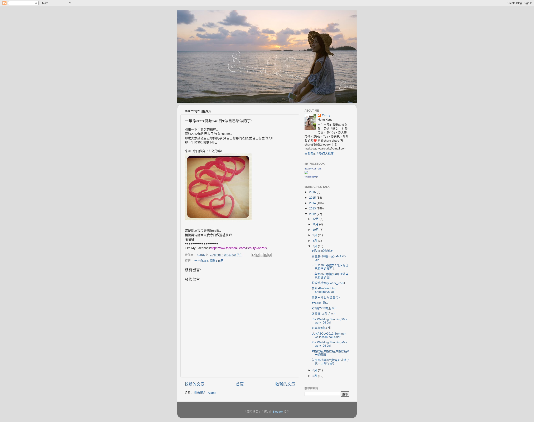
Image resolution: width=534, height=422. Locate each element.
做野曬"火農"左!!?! (323, 313)
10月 (316, 229)
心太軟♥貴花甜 (321, 328)
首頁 (240, 384)
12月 (316, 218)
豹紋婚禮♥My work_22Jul (328, 283)
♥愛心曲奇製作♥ (322, 251)
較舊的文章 (285, 384)
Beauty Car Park (313, 168)
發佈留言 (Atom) (205, 392)
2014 (313, 203)
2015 (313, 197)
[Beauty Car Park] (306, 173)
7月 (315, 246)
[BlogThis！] (258, 255)
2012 (313, 214)
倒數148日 (217, 260)
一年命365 (201, 260)
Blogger (278, 411)
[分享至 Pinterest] (269, 255)
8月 (315, 240)
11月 (315, 224)
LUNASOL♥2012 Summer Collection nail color (329, 335)
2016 (313, 192)
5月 (315, 375)
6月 (315, 370)
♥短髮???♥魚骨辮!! (324, 308)
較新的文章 (194, 384)
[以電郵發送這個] (254, 255)
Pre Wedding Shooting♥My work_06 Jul (329, 321)
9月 (315, 235)
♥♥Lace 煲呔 (320, 302)
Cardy (326, 115)
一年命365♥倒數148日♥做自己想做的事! (330, 276)
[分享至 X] (261, 255)
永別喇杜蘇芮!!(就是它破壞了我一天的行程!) (330, 362)
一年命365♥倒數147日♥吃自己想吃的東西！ (330, 267)
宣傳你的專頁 (311, 177)
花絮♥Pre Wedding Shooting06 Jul (324, 290)
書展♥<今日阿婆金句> (326, 297)
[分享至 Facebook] (265, 255)
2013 (313, 208)
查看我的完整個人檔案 (319, 153)
